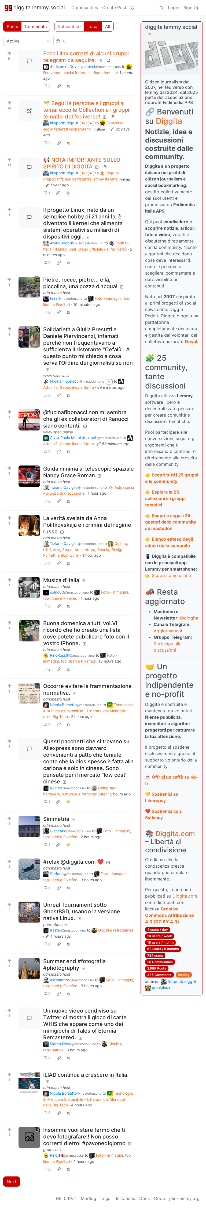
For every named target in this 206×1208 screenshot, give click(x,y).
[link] (58, 86)
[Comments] (29, 61)
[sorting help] (58, 41)
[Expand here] (29, 287)
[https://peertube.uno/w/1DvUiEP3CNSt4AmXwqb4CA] (29, 912)
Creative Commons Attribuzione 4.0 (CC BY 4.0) (169, 915)
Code (159, 1198)
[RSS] (64, 41)
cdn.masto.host (56, 292)
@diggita (189, 618)
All (107, 26)
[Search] (161, 7)
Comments (36, 26)
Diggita (169, 121)
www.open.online (58, 432)
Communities (84, 7)
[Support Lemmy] (132, 7)
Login (173, 7)
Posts (12, 26)
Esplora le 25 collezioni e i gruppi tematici (165, 498)
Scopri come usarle (171, 575)
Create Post (114, 7)
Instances (125, 1198)
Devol (191, 341)
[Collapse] (149, 34)
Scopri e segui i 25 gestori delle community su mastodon (170, 522)
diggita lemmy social (39, 7)
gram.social (53, 1149)
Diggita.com (175, 833)
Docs (144, 1198)
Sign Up (191, 7)
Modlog (184, 975)
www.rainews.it (56, 375)
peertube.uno (55, 924)
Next (11, 1181)
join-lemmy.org (184, 1198)
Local (92, 26)
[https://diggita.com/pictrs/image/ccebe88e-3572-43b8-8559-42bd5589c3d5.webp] (29, 110)
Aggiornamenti (168, 630)
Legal (106, 1198)
